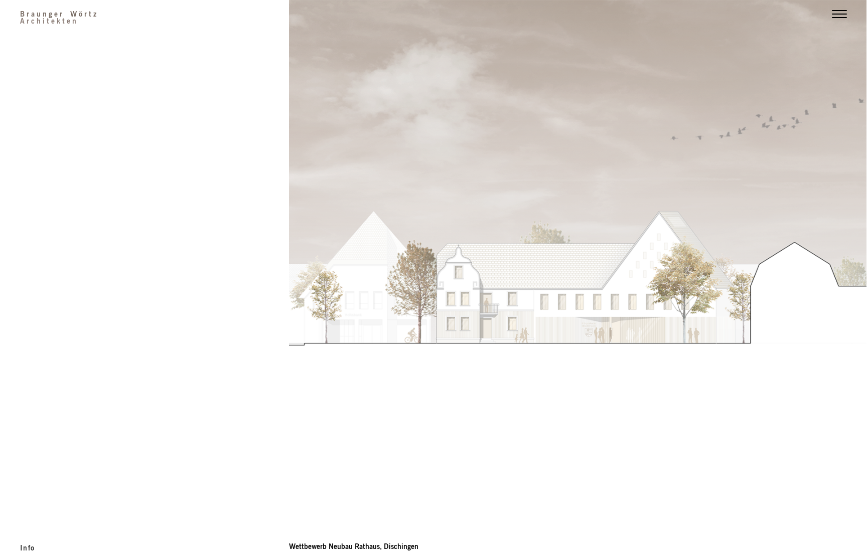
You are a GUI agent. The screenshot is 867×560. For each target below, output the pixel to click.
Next (722, 193)
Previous (433, 193)
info (27, 547)
